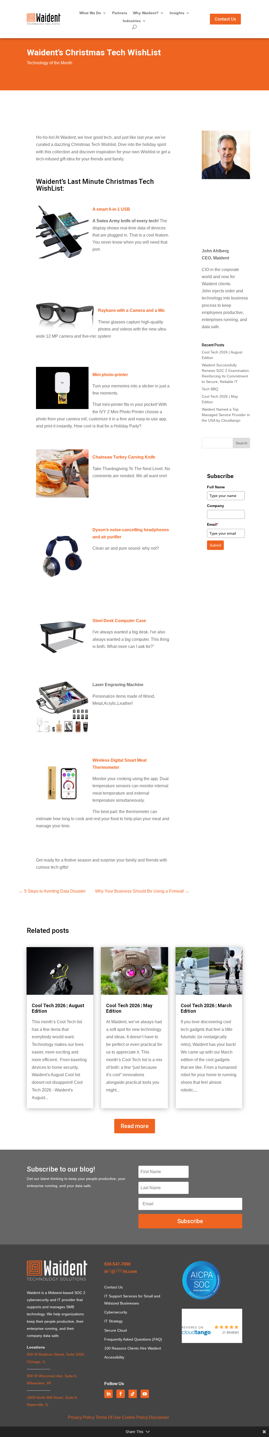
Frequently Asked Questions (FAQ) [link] (133, 1339)
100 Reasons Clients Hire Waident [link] (132, 1348)
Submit (215, 545)
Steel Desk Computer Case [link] (119, 620)
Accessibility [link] (114, 1357)
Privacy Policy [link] (81, 1417)
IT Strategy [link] (113, 1321)
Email (212, 524)
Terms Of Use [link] (108, 1417)
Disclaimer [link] (159, 1417)
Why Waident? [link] (146, 13)
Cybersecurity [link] (115, 1312)
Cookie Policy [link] (135, 1417)
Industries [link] (132, 21)
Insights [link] (177, 13)
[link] (43, 23)
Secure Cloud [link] (115, 1330)
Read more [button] (135, 1126)
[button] (241, 443)
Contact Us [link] (113, 1287)
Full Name (216, 487)
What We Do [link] (90, 13)
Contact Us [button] (225, 19)
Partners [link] (119, 13)
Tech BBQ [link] (210, 389)
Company (215, 506)
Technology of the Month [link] (49, 63)
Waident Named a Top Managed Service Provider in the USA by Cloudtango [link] (226, 414)
